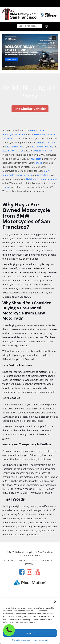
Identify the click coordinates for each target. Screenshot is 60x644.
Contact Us (46, 560)
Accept (30, 633)
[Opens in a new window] (46, 26)
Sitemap (28, 563)
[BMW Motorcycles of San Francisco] (19, 14)
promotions (43, 174)
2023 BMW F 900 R (16, 146)
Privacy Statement (40, 640)
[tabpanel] (30, 52)
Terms (33, 560)
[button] (55, 601)
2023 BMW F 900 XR (42, 146)
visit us (6, 187)
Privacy (23, 560)
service (38, 162)
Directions (9, 560)
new (32, 130)
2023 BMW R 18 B (45, 142)
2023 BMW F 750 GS (13, 150)
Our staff (36, 158)
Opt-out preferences (21, 640)
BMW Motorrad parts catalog (41, 178)
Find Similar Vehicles (30, 109)
